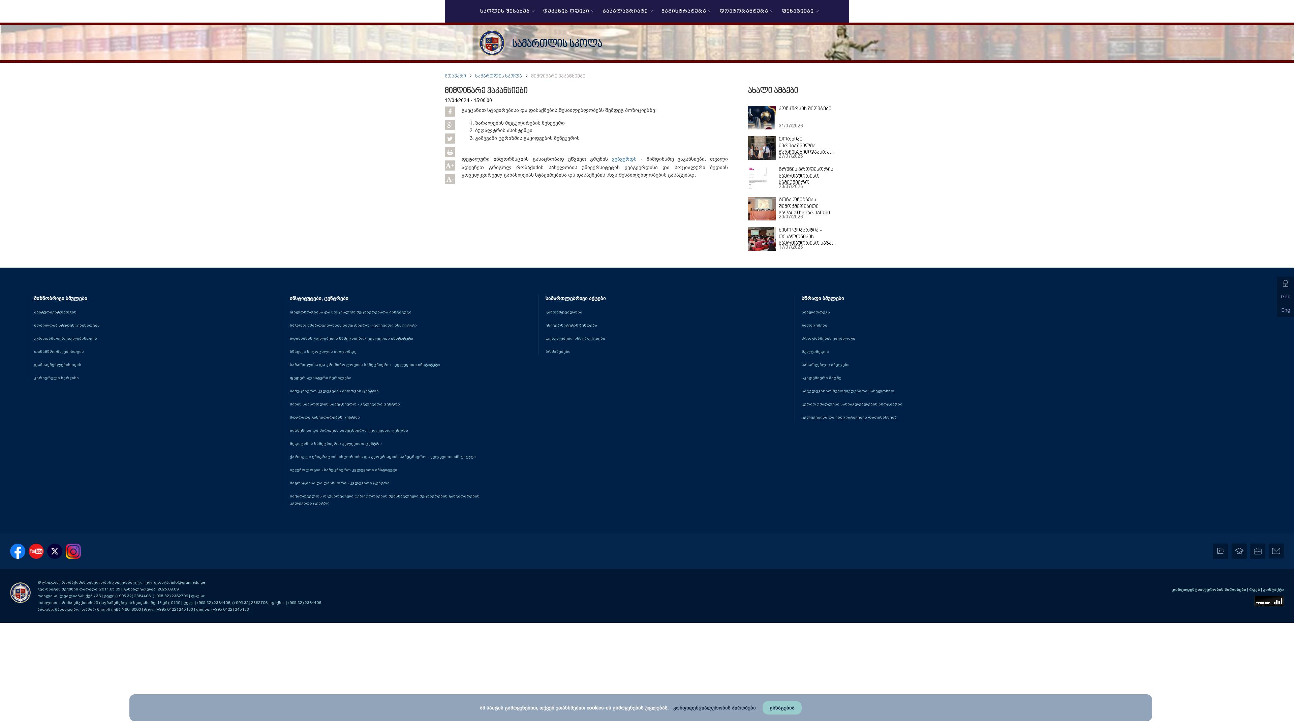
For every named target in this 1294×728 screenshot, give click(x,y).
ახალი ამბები (773, 91)
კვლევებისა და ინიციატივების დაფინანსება (849, 417)
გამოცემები (814, 325)
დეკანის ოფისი (564, 11)
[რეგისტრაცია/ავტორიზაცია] (1285, 283)
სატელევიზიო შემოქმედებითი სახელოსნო (848, 391)
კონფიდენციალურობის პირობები (1209, 589)
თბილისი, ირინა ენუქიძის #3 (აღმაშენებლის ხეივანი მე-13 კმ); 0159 (108, 602)
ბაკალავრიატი (623, 11)
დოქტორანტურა (742, 11)
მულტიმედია (815, 351)
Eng (1285, 310)
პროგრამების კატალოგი (828, 338)
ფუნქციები (796, 11)
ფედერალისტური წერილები (320, 377)
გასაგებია (782, 707)
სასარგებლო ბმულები (826, 364)
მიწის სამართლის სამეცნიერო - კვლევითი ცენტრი (345, 404)
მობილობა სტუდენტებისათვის (67, 325)
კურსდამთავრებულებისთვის (65, 338)
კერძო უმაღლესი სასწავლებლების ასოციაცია (852, 404)
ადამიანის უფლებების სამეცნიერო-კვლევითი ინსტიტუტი (351, 338)
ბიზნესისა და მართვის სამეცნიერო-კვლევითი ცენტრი (349, 430)
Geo (1286, 297)
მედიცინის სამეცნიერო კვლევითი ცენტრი (336, 443)
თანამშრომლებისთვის (59, 351)
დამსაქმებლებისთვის (57, 364)
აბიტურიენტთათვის (55, 312)
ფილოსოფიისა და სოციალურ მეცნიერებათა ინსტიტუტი (350, 312)
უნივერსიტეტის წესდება (571, 325)
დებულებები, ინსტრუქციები (575, 338)
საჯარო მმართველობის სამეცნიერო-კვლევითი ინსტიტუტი (353, 325)
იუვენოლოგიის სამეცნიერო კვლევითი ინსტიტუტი (343, 469)
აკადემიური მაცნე (821, 377)
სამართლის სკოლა (557, 44)
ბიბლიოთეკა (816, 312)
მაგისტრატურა (682, 11)
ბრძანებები (558, 351)
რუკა (1255, 589)
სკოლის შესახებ (503, 11)
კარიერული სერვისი (56, 377)
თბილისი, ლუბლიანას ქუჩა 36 (69, 596)
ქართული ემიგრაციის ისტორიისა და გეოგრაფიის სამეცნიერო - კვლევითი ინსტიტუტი (383, 456)
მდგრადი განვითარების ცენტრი (325, 417)
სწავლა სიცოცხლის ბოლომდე (323, 351)
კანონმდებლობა (564, 312)
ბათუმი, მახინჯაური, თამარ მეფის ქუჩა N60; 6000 (89, 609)
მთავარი (455, 76)
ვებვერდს (624, 159)
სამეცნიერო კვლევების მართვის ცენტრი (334, 391)
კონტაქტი (1273, 589)
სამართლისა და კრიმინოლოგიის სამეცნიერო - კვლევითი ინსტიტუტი (365, 364)
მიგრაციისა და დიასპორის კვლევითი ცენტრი (340, 483)
